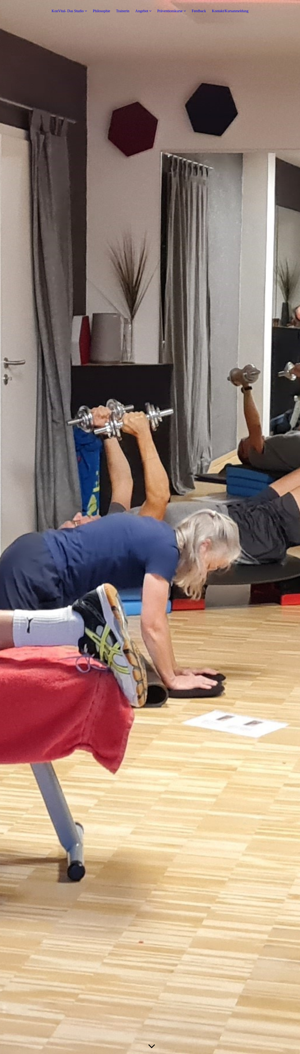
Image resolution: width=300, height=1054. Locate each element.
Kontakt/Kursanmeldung (230, 11)
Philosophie (101, 11)
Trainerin (122, 11)
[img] (150, 527)
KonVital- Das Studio (68, 11)
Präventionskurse (170, 11)
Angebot (141, 11)
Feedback (199, 11)
